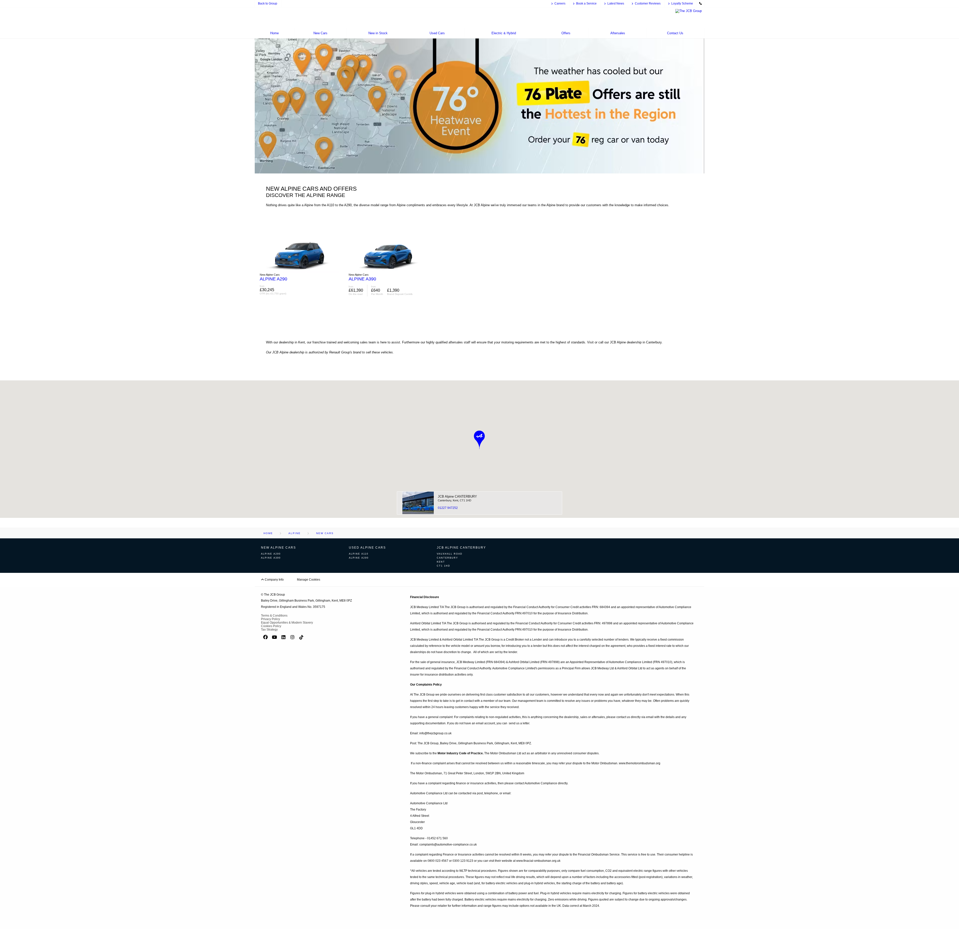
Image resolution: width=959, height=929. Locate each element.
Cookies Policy (271, 626)
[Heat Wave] (479, 172)
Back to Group (267, 3)
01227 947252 (448, 508)
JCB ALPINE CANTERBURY (461, 547)
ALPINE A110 (358, 554)
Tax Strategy (269, 629)
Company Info (274, 579)
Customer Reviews (648, 3)
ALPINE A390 (271, 558)
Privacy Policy (270, 619)
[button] (479, 439)
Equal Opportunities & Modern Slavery (287, 622)
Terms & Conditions (274, 615)
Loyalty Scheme (682, 3)
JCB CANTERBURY (457, 496)
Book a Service (586, 3)
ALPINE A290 (271, 554)
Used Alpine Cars (367, 547)
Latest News (615, 3)
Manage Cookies (308, 579)
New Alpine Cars (278, 547)
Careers (559, 3)
